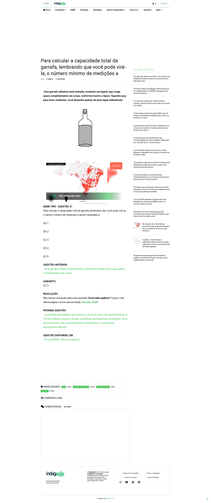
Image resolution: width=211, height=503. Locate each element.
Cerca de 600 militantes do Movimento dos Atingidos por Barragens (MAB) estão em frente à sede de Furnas (150, 201)
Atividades (97, 10)
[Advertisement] (105, 33)
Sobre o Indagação (153, 473)
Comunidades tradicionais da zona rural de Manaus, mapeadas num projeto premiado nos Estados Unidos (152, 152)
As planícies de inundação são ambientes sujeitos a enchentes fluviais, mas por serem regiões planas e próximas (151, 258)
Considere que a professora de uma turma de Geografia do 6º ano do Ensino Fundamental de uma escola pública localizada (152, 189)
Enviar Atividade (153, 477)
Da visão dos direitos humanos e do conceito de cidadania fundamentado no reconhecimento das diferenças (152, 78)
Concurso (133, 10)
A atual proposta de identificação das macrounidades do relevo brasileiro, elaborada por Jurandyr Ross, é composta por (151, 140)
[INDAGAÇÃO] (60, 4)
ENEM (72, 10)
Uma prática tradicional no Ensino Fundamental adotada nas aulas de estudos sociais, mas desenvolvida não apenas (152, 165)
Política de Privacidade (131, 473)
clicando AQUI (89, 302)
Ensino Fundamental (115, 10)
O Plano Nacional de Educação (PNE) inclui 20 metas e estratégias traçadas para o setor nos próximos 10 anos (151, 115)
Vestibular (84, 10)
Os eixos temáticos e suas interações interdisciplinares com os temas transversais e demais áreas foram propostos (151, 177)
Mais (158, 10)
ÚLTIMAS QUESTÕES (144, 70)
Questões (147, 10)
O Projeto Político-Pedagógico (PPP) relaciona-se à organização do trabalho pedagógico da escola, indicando (151, 91)
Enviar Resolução (131, 477)
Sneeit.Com (110, 498)
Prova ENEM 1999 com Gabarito (62, 339)
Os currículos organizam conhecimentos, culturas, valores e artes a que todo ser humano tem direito (152, 103)
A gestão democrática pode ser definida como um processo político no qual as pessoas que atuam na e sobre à (151, 128)
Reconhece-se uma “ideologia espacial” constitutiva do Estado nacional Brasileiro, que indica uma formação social (151, 214)
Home (47, 10)
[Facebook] (139, 482)
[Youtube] (126, 482)
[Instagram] (120, 482)
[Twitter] (133, 482)
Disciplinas (59, 10)
